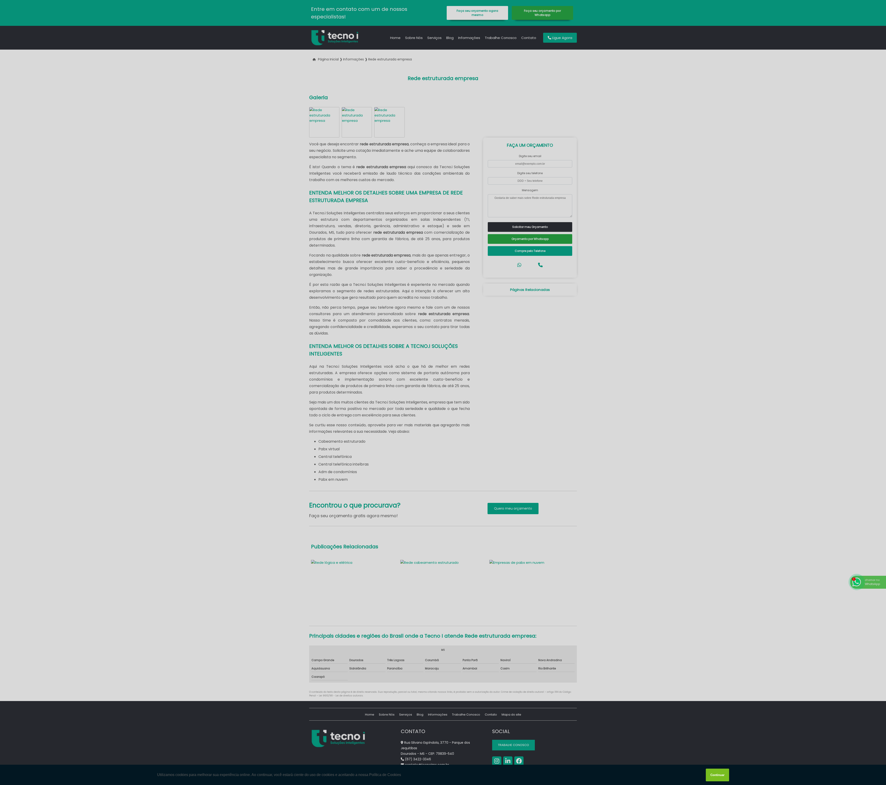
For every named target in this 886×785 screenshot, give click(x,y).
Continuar (717, 775)
